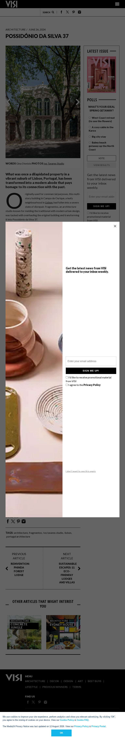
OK (61, 733)
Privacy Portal (98, 726)
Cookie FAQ (83, 720)
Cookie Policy (67, 720)
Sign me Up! (91, 370)
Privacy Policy (81, 726)
